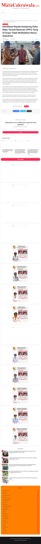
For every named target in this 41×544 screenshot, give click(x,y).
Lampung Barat (5, 518)
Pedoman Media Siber (22, 540)
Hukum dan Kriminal (6, 495)
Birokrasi (4, 523)
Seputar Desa (5, 527)
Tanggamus (5, 509)
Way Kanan (5, 502)
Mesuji (4, 511)
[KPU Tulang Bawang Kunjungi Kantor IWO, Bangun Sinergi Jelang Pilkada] (7, 144)
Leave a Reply (20, 159)
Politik (4, 528)
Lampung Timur (6, 507)
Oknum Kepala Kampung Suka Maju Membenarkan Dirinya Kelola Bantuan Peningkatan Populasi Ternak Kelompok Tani (33, 151)
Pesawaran (5, 513)
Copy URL (26, 106)
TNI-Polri (4, 493)
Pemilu (4, 520)
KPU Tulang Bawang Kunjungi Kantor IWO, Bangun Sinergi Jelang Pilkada (7, 150)
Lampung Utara (6, 516)
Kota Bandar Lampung (7, 506)
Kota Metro (5, 514)
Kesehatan (5, 532)
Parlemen (4, 530)
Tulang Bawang (11, 20)
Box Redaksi (17, 540)
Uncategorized (5, 490)
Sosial (4, 525)
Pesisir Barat (5, 504)
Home (4, 20)
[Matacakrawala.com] (20, 6)
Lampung (7, 20)
